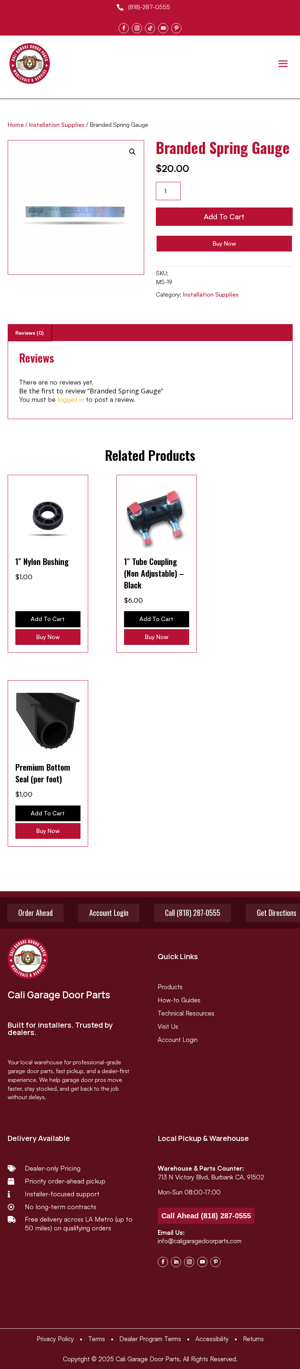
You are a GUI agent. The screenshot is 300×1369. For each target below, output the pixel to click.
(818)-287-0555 (149, 7)
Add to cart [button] (48, 619)
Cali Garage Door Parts (148, 1359)
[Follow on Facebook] (124, 28)
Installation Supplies (57, 124)
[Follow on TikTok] (150, 28)
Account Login (108, 912)
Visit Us (168, 1026)
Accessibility (212, 1339)
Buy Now (224, 243)
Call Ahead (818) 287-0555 (206, 1216)
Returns (253, 1339)
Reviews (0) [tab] (29, 333)
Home (16, 124)
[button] (132, 151)
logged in (70, 399)
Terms (96, 1339)
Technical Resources (186, 1013)
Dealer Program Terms (150, 1339)
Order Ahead (35, 912)
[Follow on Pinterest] (176, 28)
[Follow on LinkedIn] (176, 1262)
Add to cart (224, 216)
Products (170, 987)
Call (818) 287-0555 (192, 912)
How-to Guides (179, 1000)
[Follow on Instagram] (137, 28)
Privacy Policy (55, 1339)
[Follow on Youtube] (163, 28)
